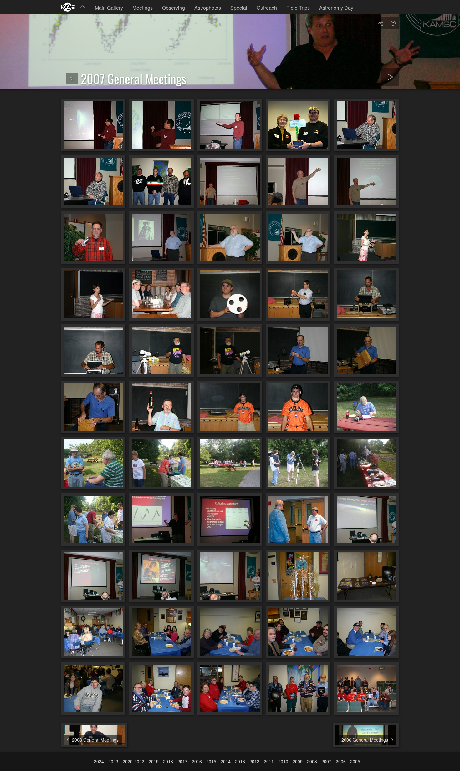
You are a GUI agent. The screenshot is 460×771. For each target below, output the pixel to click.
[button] (12, 758)
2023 (113, 761)
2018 (168, 761)
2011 (269, 761)
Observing (173, 7)
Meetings (142, 7)
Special (238, 7)
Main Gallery (109, 7)
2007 (326, 761)
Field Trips (298, 7)
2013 (240, 761)
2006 (341, 761)
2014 (226, 761)
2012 (254, 761)
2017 (182, 761)
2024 (99, 761)
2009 (298, 761)
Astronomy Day (336, 7)
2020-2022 (133, 761)
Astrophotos (207, 7)
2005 (355, 761)
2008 (312, 761)
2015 (211, 761)
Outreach (267, 7)
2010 (283, 761)
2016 (197, 761)
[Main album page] (68, 7)
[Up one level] (72, 78)
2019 (154, 761)
